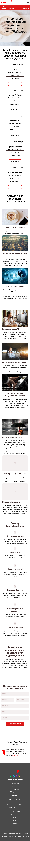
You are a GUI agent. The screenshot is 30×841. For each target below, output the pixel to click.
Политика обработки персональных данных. (19, 837)
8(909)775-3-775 (16, 3)
